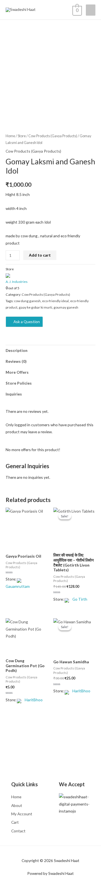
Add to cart (40, 255)
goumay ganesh (66, 307)
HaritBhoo (34, 699)
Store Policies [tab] (19, 383)
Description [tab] (16, 350)
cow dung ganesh (27, 301)
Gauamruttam (18, 586)
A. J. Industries (16, 282)
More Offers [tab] (17, 372)
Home (10, 136)
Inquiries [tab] (14, 394)
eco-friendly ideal (55, 301)
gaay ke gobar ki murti (35, 307)
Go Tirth (79, 599)
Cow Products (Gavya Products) (52, 136)
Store (22, 136)
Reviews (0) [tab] (16, 361)
